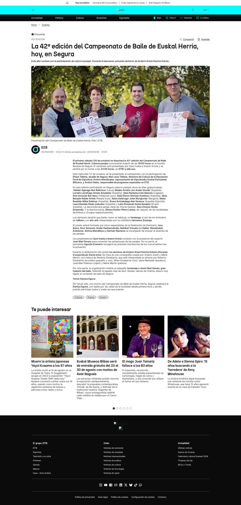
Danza (91, 297)
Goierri (103, 297)
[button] (209, 338)
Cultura (78, 297)
